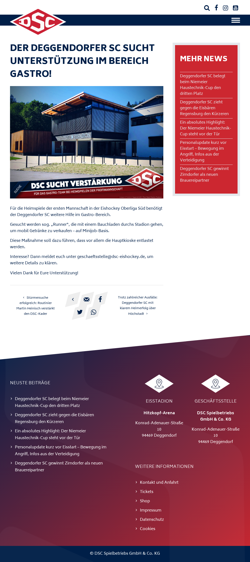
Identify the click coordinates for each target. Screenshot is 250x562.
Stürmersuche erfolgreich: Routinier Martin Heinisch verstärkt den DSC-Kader (35, 306)
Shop (145, 501)
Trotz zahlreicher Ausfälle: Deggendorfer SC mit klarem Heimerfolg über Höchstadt (137, 306)
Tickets (146, 492)
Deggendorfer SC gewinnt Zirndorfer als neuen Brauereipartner (204, 175)
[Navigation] (235, 21)
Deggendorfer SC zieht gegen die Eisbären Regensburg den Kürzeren (204, 108)
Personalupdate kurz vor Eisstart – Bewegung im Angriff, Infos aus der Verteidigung (203, 151)
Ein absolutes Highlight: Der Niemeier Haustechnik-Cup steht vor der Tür (205, 128)
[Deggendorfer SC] (38, 35)
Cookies (147, 529)
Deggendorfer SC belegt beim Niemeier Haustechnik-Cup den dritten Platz (202, 85)
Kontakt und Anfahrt (159, 482)
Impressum (150, 510)
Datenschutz (152, 519)
